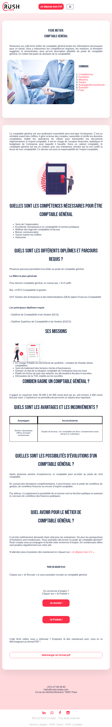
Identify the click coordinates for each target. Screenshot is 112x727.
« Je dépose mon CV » (82, 552)
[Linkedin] (44, 712)
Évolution (83, 87)
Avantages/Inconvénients (92, 85)
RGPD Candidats (74, 724)
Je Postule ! (56, 619)
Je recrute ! (56, 602)
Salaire (82, 82)
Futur (81, 90)
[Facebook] (60, 712)
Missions (83, 79)
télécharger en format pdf (56, 655)
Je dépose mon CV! (51, 6)
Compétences (86, 74)
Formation (84, 77)
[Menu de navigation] (70, 6)
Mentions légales (38, 724)
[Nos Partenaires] (68, 712)
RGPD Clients (56, 724)
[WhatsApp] (52, 712)
